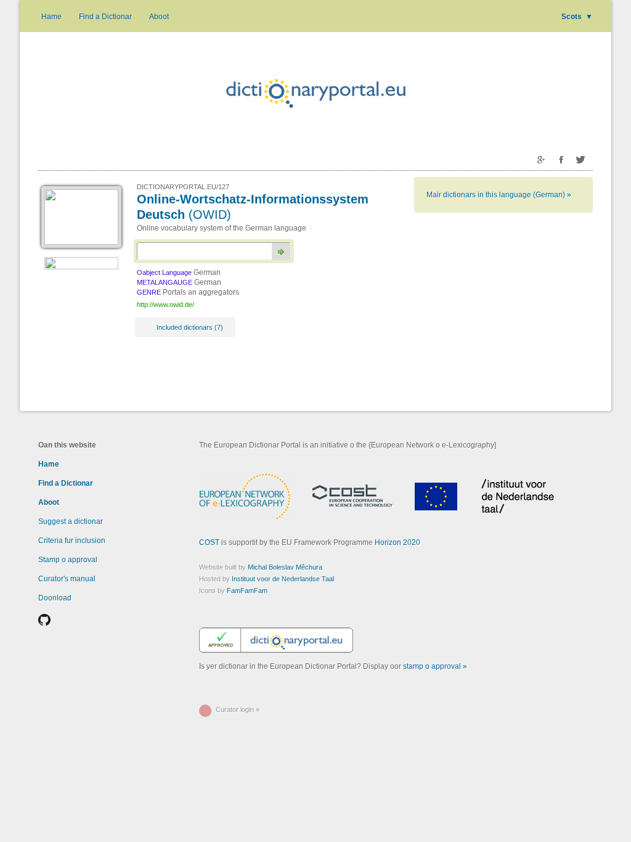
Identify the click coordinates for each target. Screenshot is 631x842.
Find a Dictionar (105, 16)
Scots (577, 16)
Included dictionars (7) (190, 327)
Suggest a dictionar (70, 521)
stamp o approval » (435, 666)
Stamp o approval (67, 559)
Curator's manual (67, 578)
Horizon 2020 (397, 542)
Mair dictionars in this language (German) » (498, 194)
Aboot (159, 16)
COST (209, 542)
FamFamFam (247, 590)
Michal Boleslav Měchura (285, 567)
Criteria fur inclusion (71, 540)
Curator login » (237, 709)
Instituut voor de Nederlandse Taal (283, 578)
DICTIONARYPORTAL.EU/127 (183, 186)
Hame (51, 16)
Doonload (54, 598)
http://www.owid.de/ (165, 304)
